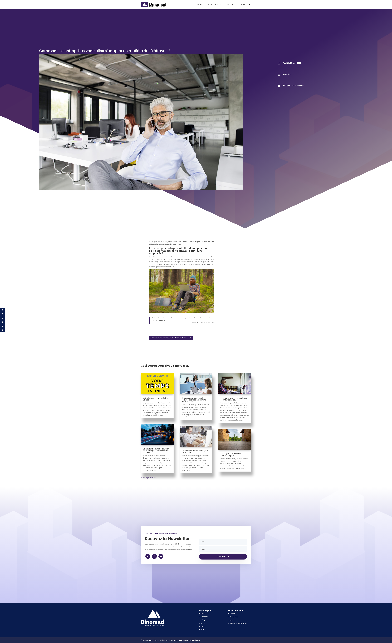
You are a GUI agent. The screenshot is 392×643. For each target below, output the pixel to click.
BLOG (234, 4)
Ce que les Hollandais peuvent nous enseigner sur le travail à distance (156, 451)
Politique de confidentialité (238, 623)
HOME (199, 4)
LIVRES (226, 4)
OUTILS (218, 4)
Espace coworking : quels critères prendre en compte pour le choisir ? (194, 400)
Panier (231, 620)
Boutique (232, 614)
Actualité (287, 74)
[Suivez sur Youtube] (160, 556)
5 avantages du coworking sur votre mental (195, 451)
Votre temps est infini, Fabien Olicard (156, 399)
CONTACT (242, 4)
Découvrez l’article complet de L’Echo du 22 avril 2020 (171, 338)
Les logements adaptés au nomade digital (232, 454)
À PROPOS (208, 4)
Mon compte (233, 617)
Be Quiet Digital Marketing (190, 640)
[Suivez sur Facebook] (147, 556)
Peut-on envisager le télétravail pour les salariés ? (234, 399)
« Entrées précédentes (148, 478)
